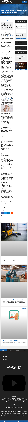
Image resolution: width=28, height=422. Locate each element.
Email (16, 26)
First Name (17, 23)
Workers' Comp (10, 20)
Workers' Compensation (5, 14)
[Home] (4, 421)
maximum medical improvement (7, 98)
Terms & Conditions (22, 33)
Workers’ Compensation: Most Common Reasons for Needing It (13, 258)
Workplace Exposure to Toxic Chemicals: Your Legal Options (13, 299)
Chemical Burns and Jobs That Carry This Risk (10, 340)
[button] (2, 213)
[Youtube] (14, 393)
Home (1, 14)
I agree (17, 36)
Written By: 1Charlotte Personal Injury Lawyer (6, 23)
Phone (22, 26)
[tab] (3, 350)
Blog (7, 20)
